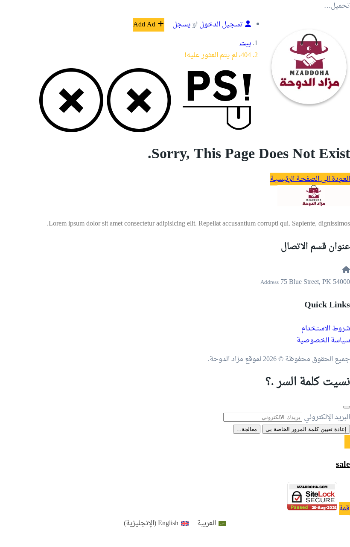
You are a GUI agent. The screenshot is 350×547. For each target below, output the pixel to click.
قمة (344, 508)
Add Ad (144, 24)
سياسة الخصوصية (323, 340)
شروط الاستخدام (325, 328)
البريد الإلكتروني (327, 417)
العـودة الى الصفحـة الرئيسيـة (310, 179)
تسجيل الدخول (221, 24)
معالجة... (246, 429)
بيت (245, 43)
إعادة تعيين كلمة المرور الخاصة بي (306, 429)
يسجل (181, 24)
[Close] (346, 407)
